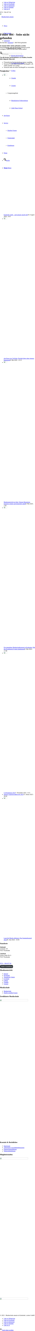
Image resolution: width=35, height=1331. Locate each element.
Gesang (6, 984)
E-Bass (6, 980)
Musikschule (7, 991)
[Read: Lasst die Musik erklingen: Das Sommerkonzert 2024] (5, 798)
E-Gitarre (6, 979)
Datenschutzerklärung (10, 1149)
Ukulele (6, 982)
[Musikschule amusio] (7, 17)
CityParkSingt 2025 (9, 793)
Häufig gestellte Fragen (10, 993)
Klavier (6, 974)
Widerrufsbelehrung (9, 1151)
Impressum (7, 1146)
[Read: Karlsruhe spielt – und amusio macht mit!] (5, 75)
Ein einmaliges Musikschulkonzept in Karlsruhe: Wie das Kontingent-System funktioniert (19, 648)
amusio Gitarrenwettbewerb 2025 (13, 794)
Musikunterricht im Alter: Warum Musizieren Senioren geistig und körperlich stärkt (17, 503)
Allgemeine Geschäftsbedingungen (14, 1147)
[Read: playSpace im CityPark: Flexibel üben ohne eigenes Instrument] (5, 219)
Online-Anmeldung (6, 966)
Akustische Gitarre (9, 977)
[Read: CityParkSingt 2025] (5, 653)
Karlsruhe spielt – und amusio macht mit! (16, 215)
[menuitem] (23, 55)
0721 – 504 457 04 (5, 963)
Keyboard (7, 975)
